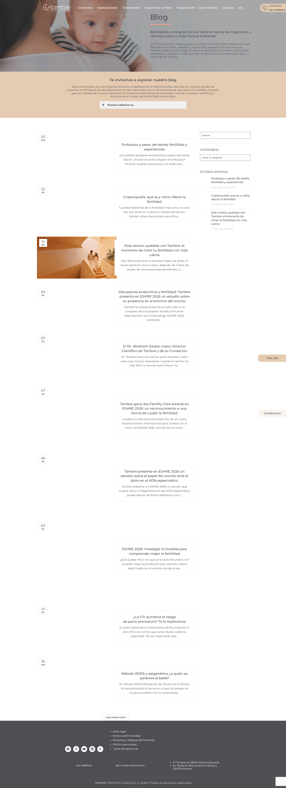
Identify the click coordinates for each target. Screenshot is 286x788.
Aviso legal (119, 731)
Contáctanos (272, 413)
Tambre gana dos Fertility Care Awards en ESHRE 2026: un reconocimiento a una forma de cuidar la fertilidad (154, 408)
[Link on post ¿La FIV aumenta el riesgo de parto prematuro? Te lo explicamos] (77, 626)
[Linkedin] (92, 749)
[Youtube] (84, 749)
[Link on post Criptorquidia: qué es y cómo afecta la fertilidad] (77, 206)
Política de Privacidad (127, 735)
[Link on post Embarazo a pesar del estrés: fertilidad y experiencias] (77, 154)
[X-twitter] (100, 749)
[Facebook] (68, 749)
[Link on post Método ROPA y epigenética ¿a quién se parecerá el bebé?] (77, 683)
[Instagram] (76, 749)
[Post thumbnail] (204, 183)
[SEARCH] (246, 135)
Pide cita (272, 358)
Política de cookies (125, 744)
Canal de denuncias (125, 748)
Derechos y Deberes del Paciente (133, 739)
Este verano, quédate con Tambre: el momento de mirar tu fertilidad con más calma (154, 250)
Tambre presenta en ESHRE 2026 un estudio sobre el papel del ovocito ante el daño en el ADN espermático (154, 476)
